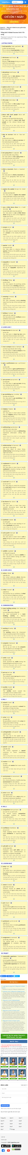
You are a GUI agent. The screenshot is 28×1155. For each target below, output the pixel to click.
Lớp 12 (11, 1118)
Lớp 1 (2, 1129)
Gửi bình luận (5, 1105)
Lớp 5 (20, 1123)
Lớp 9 (11, 1120)
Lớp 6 (11, 1123)
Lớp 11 (20, 1118)
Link (2, 1055)
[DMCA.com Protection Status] (16, 1151)
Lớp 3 (11, 1126)
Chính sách (4, 1139)
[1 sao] (7, 979)
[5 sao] (14, 979)
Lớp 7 (2, 1123)
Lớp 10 (2, 1120)
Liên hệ (3, 1137)
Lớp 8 (20, 1120)
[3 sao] (10, 979)
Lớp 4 (2, 1126)
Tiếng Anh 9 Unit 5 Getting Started (11, 1000)
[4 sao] (12, 979)
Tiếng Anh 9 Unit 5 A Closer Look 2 (11, 1020)
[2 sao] (9, 979)
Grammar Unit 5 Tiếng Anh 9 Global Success (14, 991)
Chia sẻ (3, 976)
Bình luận (10, 976)
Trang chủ (3, 1118)
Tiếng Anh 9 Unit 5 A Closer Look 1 (11, 1010)
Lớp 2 (20, 1126)
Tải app (13, 1129)
